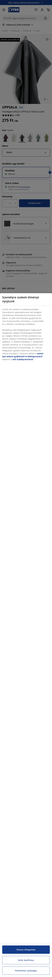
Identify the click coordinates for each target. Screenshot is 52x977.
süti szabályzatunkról (22, 359)
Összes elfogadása (26, 949)
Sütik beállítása (26, 960)
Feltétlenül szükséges (26, 970)
